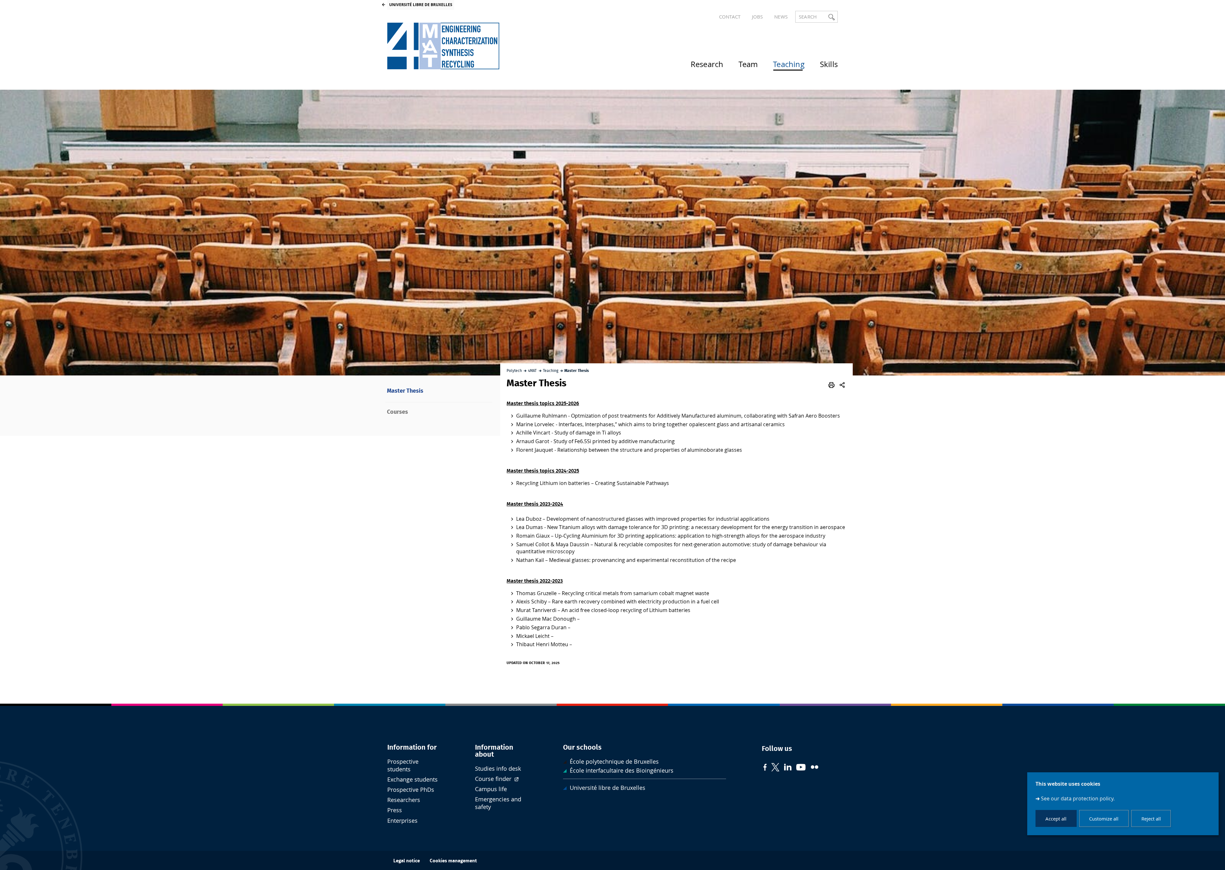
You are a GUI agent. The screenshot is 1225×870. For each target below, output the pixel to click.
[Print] (831, 385)
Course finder (494, 779)
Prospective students (403, 765)
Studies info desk (498, 768)
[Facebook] (765, 768)
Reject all (1151, 818)
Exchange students (412, 779)
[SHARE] (842, 385)
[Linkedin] (787, 768)
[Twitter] (775, 768)
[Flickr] (815, 768)
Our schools (582, 747)
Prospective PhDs (410, 789)
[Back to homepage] (443, 46)
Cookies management (453, 861)
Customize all (1103, 818)
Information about (494, 751)
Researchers (403, 800)
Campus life (491, 789)
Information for (412, 747)
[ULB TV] (801, 768)
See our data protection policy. (1078, 798)
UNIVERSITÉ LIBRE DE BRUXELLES (420, 4)
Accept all (1055, 818)
